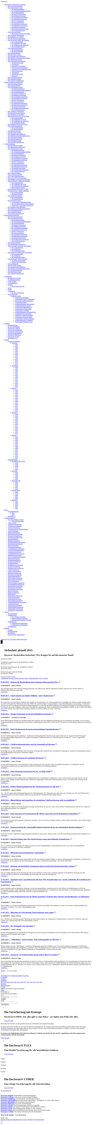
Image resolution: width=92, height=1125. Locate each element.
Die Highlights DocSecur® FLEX (17, 124)
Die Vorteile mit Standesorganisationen (19, 58)
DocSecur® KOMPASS (15, 330)
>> (2, 972)
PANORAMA (16, 490)
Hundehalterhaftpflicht (14, 560)
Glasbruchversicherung (14, 552)
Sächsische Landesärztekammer (24, 315)
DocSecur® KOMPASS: (8, 1099)
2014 (16, 361)
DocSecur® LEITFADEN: (9, 1100)
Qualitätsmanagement (14, 280)
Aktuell (6, 340)
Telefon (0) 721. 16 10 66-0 (8, 639)
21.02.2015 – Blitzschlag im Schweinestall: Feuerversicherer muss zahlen (27, 912)
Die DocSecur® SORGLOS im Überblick (20, 252)
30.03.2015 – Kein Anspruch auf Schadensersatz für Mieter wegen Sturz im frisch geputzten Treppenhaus (39, 814)
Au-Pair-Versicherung (14, 528)
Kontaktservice (12, 626)
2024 (16, 348)
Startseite (3, 1119)
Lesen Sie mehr (8, 1020)
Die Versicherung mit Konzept (16, 38)
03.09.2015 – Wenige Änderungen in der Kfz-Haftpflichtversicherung (26, 714)
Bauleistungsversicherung (15, 534)
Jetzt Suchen (4, 1004)
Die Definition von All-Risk (16, 37)
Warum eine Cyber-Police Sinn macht (22, 205)
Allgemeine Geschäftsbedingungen (21, 69)
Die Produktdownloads (18, 46)
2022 (16, 351)
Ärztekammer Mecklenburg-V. (23, 307)
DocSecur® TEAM (13, 336)
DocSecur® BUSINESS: (8, 1102)
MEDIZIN (15, 500)
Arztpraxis (14, 343)
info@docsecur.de (22, 639)
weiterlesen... (4, 692)
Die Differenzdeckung (14, 53)
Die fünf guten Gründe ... (15, 55)
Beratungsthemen (13, 325)
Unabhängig (11, 291)
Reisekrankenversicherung (15, 589)
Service (6, 612)
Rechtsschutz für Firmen (15, 587)
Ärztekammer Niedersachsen (23, 309)
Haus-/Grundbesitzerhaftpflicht (16, 557)
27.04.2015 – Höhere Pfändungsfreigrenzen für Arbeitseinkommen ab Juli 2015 (30, 787)
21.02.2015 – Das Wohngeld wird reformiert (17, 926)
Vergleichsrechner (9, 518)
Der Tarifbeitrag (16, 249)
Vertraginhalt (15, 72)
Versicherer (15, 76)
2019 (16, 400)
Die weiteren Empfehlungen (16, 80)
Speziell (10, 284)
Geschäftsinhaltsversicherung (16, 549)
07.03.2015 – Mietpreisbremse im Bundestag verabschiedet (22, 853)
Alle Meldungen (5, 975)
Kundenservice (12, 621)
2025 (16, 346)
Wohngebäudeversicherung (15, 607)
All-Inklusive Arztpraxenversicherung (15, 4)
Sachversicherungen (13, 597)
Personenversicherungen (15, 575)
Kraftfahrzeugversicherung (15, 565)
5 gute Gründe (12, 281)
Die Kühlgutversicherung (19, 16)
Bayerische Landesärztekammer (24, 301)
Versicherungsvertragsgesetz (19, 68)
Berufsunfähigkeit (13, 539)
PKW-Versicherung (13, 581)
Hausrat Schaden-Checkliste (19, 618)
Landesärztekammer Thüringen (24, 320)
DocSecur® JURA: (6, 1110)
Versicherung (15, 64)
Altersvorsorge (12, 523)
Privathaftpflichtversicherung (16, 584)
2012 (16, 364)
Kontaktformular (12, 631)
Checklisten (30, 1119)
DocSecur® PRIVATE (14, 335)
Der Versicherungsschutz (15, 59)
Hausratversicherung (14, 558)
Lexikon (24, 1119)
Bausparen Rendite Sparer (15, 537)
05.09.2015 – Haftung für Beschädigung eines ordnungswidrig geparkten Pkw (29, 682)
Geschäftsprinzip (12, 283)
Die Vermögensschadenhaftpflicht (21, 11)
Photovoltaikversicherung (15, 579)
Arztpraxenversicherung (15, 526)
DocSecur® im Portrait (14, 278)
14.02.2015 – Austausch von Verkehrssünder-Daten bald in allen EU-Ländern (29, 955)
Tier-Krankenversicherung (15, 600)
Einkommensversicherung (15, 544)
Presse (6, 510)
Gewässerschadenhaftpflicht (16, 550)
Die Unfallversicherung (18, 30)
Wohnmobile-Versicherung (15, 609)
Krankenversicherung (14, 566)
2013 (16, 362)
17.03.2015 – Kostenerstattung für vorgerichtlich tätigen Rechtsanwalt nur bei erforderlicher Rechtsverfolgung (41, 827)
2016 (16, 357)
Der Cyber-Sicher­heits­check (16, 176)
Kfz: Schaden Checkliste (19, 617)
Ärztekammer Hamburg (22, 297)
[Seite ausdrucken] (1, 1121)
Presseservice (11, 516)
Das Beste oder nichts (18, 293)
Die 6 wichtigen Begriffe (15, 174)
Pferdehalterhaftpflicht (14, 576)
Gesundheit (15, 365)
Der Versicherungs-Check (15, 8)
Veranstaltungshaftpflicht (15, 605)
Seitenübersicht (17, 1119)
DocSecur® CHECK (14, 328)
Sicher (10, 288)
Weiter (2, 990)
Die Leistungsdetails (17, 42)
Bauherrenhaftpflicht (14, 532)
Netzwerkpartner (12, 294)
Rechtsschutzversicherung (11, 215)
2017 (16, 356)
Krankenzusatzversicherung (16, 568)
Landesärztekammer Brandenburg (24, 304)
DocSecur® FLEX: (6, 1108)
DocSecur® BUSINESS (15, 333)
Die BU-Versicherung (18, 21)
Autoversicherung (13, 531)
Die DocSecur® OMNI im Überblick (18, 40)
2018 (16, 354)
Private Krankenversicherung (16, 583)
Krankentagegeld (13, 563)
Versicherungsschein (17, 74)
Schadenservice (12, 615)
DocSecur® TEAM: (7, 1105)
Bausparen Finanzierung (15, 536)
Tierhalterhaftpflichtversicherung (17, 602)
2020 (16, 446)
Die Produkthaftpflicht (18, 12)
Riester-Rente (12, 594)
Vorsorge (14, 388)
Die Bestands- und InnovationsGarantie (19, 179)
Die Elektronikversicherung (19, 24)
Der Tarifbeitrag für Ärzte (19, 43)
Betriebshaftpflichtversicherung (17, 542)
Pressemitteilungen (13, 511)
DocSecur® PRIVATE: (8, 1103)
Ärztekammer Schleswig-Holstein (24, 318)
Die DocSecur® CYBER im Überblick (19, 181)
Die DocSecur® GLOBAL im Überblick (19, 246)
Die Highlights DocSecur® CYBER (18, 189)
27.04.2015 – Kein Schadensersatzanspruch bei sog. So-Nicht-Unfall (25, 771)
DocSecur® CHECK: (7, 1097)
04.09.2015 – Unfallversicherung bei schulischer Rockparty (22, 758)
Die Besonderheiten (17, 51)
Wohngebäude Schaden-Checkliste (21, 620)
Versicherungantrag (17, 71)
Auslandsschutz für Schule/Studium (18, 529)
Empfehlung (11, 633)
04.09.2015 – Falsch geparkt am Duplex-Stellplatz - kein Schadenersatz (27, 696)
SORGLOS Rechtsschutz (19, 262)
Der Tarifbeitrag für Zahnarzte (20, 45)
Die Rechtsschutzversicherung (20, 29)
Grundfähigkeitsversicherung (16, 553)
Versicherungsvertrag (17, 63)
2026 (16, 344)
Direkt (10, 289)
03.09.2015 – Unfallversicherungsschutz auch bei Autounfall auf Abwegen (28, 744)
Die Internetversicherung (19, 27)
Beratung (7, 323)
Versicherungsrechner (18, 521)
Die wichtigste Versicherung (16, 35)
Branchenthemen (13, 459)
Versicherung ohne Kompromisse (21, 33)
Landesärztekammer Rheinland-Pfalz (25, 312)
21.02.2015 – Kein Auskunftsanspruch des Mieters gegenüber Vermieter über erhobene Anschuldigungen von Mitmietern (45, 897)
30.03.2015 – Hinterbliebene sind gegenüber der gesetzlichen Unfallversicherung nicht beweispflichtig (38, 800)
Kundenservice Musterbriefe (20, 625)
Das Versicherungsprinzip (15, 6)
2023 (16, 349)
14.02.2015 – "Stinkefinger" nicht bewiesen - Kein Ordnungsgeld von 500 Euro (30, 939)
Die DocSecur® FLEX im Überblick (18, 116)
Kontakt (6, 628)
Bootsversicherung (13, 545)
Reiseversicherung (13, 591)
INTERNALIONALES (18, 461)
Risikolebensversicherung (15, 596)
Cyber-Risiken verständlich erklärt (21, 202)
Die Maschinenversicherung (19, 25)
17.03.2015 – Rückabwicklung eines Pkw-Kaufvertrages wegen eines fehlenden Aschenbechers (35, 839)
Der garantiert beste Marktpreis (16, 56)
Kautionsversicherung (14, 562)
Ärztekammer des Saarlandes (23, 314)
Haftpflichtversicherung (14, 555)
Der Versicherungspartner (15, 77)
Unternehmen (8, 276)
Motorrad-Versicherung (14, 573)
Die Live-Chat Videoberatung (16, 634)
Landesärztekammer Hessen (23, 306)
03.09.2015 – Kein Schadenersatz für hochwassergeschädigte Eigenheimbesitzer (30, 729)
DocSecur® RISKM (14, 327)
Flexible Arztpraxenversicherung (13, 82)
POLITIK (14, 471)
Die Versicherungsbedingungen (17, 61)
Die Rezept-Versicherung (19, 14)
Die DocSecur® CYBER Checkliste (18, 191)
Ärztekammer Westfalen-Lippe (24, 322)
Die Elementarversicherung (19, 19)
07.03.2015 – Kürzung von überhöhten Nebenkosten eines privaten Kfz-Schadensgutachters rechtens (38, 866)
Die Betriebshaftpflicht (18, 9)
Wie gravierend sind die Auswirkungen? (23, 204)
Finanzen (14, 435)
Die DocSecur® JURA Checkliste (17, 259)
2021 (16, 353)
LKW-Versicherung (13, 570)
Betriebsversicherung (14, 540)
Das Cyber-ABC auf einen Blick (17, 178)
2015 (16, 359)
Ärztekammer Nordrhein (22, 310)
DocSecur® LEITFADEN (15, 331)
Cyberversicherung (9, 144)
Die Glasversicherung (18, 22)
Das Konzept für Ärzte (18, 286)
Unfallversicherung (13, 604)
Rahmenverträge (16, 296)
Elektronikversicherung (14, 547)
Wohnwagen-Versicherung (15, 610)
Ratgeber (21, 678)
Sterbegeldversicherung (14, 599)
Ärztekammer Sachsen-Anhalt (23, 317)
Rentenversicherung (13, 592)
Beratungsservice (13, 338)
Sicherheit (14, 412)
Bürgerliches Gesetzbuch (19, 66)
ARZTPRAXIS (16, 481)
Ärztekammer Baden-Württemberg (25, 299)
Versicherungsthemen (14, 341)
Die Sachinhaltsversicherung (20, 17)
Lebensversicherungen (14, 571)
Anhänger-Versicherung (14, 524)
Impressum (9, 1119)
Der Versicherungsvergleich (16, 519)
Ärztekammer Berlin (21, 302)
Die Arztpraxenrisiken (14, 32)
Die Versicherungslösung (15, 48)
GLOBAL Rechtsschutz (18, 260)
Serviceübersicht (12, 613)
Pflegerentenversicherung (15, 578)
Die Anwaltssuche (13, 264)
